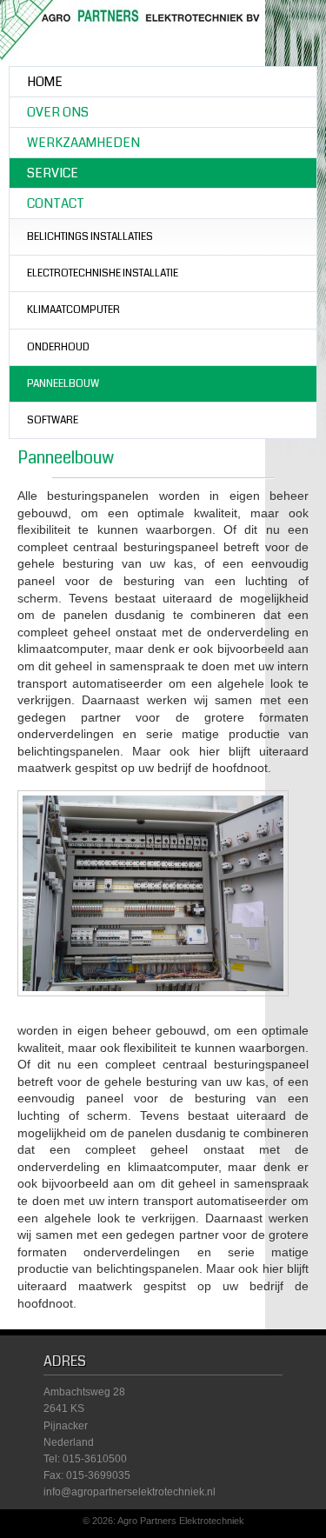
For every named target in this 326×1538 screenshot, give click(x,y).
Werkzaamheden (83, 142)
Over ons (58, 112)
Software (52, 420)
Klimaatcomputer (73, 310)
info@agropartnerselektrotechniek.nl (129, 1492)
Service (52, 173)
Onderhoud (58, 347)
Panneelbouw (63, 383)
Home (45, 81)
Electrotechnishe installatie (102, 273)
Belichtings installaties (90, 237)
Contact (55, 203)
